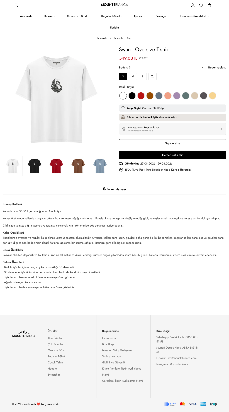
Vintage (161, 16)
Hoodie (52, 368)
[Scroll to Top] (222, 392)
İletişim (114, 27)
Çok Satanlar (55, 344)
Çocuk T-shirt (55, 362)
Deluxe (48, 16)
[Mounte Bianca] (114, 5)
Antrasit (203, 95)
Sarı (212, 95)
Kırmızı (141, 95)
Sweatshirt (54, 375)
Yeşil (185, 95)
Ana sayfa (26, 16)
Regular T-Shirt (110, 16)
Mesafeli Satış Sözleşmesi (117, 350)
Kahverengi (150, 95)
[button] (209, 5)
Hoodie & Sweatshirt (193, 16)
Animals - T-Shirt (123, 38)
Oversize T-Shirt (77, 16)
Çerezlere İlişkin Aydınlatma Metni (122, 381)
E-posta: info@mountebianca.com (176, 358)
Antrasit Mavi (158, 95)
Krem (194, 95)
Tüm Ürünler (55, 338)
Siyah (132, 95)
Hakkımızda (109, 338)
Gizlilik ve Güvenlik (113, 362)
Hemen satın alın (172, 155)
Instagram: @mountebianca (172, 364)
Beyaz (123, 95)
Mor (176, 95)
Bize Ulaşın (108, 344)
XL (152, 76)
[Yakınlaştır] (102, 53)
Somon (167, 95)
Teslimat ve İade (111, 356)
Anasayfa (102, 38)
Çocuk (138, 16)
